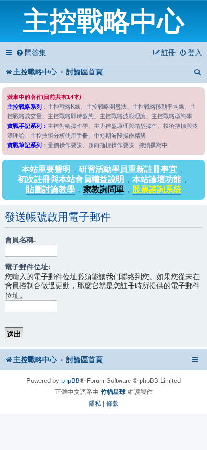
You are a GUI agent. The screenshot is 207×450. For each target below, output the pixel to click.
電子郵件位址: (28, 267)
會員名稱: (20, 240)
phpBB (70, 380)
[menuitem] (31, 52)
